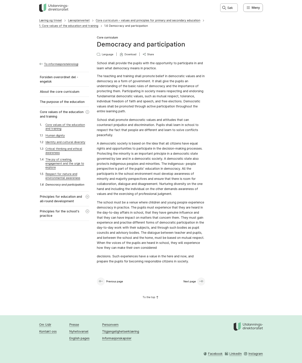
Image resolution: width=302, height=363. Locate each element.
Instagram (255, 353)
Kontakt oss (48, 331)
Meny (256, 7)
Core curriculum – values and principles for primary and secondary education (148, 20)
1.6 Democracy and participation (126, 25)
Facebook (215, 353)
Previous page (114, 281)
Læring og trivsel (50, 20)
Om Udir (45, 324)
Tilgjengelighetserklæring (120, 331)
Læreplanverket (79, 20)
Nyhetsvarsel (78, 331)
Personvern (110, 324)
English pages (79, 338)
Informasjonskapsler (116, 338)
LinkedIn (235, 353)
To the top (149, 297)
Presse (74, 324)
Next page (190, 281)
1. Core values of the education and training (68, 25)
